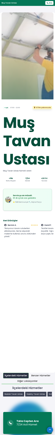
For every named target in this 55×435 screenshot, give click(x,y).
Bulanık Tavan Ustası (14, 394)
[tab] (16, 375)
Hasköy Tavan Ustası (36, 394)
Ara (50, 3)
